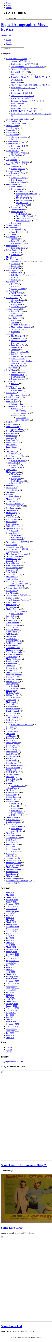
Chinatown (15, 264)
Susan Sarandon (12, 442)
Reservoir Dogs (17, 537)
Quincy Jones (16, 826)
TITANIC (10, 856)
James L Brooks (12, 844)
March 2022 (11, 1001)
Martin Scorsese (12, 472)
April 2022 (10, 999)
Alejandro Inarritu (13, 858)
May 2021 (10, 1019)
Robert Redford (12, 250)
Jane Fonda (10, 282)
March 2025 (11, 922)
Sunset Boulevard (18, 372)
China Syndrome (18, 289)
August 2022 (11, 990)
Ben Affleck (11, 593)
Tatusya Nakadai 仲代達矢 (17, 595)
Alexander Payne (13, 792)
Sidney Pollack (12, 752)
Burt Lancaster (12, 508)
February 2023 (12, 976)
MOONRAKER (23, 198)
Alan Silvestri (16, 831)
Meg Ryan (10, 790)
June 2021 (10, 1017)
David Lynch (11, 157)
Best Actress (16, 415)
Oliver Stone (11, 234)
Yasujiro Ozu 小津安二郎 (17, 542)
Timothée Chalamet (14, 869)
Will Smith (10, 758)
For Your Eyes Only (24, 200)
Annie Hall (15, 465)
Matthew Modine (13, 650)
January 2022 (11, 1006)
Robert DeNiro (12, 298)
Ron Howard (11, 745)
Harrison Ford (11, 386)
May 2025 (10, 920)
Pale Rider (15, 354)
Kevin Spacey (11, 749)
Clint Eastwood (12, 334)
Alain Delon (11, 795)
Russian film (11, 677)
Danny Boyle (11, 618)
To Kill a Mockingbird (20, 162)
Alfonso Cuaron (12, 620)
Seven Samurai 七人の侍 (22, 74)
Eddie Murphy (12, 754)
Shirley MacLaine (13, 526)
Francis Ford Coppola (14, 164)
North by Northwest (19, 325)
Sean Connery (16, 187)
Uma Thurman (12, 835)
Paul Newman (11, 488)
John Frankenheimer (14, 675)
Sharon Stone (11, 684)
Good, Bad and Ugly (19, 356)
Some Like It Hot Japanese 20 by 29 (24, 1165)
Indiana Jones (16, 273)
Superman (10, 438)
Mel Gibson (11, 451)
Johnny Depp (11, 738)
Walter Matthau (12, 579)
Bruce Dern (10, 842)
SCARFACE (16, 293)
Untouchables (16, 851)
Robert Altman (12, 135)
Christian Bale (11, 638)
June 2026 (10, 893)
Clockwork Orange (19, 178)
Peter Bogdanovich (13, 581)
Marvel (9, 492)
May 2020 (10, 1038)
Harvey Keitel (11, 533)
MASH (14, 139)
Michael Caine (12, 126)
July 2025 (10, 915)
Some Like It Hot (18, 232)
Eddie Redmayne (13, 681)
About (8, 5)
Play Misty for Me (18, 336)
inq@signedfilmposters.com (12, 1061)
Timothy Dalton (17, 209)
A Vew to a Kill (22, 205)
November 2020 (12, 1026)
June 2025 (10, 918)
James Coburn (11, 447)
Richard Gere (11, 598)
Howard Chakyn (17, 806)
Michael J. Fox (12, 458)
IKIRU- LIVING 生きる (22, 111)
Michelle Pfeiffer (12, 693)
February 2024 (12, 949)
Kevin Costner (12, 849)
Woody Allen (11, 463)
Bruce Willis (11, 761)
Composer (10, 824)
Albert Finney (11, 632)
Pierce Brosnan (17, 212)
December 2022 (12, 981)
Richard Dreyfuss (13, 670)
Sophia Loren (11, 436)
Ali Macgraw (11, 736)
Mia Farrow (11, 577)
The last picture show (19, 583)
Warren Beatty (12, 144)
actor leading (21, 411)
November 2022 (12, 983)
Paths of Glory (17, 241)
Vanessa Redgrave (13, 878)
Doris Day (10, 422)
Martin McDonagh (13, 659)
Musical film (11, 499)
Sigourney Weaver (13, 863)
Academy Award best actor (17, 406)
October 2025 (11, 909)
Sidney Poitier (11, 246)
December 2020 (12, 1024)
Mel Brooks (11, 445)
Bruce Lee (10, 853)
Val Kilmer (10, 634)
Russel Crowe (11, 747)
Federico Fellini (12, 449)
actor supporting (22, 413)
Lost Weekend (17, 377)
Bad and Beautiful (18, 243)
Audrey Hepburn (13, 309)
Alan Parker (11, 627)
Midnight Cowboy (18, 153)
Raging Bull (16, 304)
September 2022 (12, 988)
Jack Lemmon (11, 227)
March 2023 (11, 974)
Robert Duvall (11, 727)
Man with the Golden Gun (26, 193)
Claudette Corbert (13, 648)
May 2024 (10, 942)
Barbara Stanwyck (13, 625)
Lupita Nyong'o (12, 743)
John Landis (11, 661)
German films (11, 368)
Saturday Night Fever (19, 404)
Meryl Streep (11, 257)
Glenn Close (11, 700)
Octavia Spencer (12, 668)
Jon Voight (10, 691)
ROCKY (14, 531)
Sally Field (10, 572)
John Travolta (11, 402)
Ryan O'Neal (11, 602)
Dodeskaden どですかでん (23, 88)
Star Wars (15, 384)
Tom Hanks (10, 666)
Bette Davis (10, 440)
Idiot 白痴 (16, 82)
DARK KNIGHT (13, 772)
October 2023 (11, 958)
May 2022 (10, 997)
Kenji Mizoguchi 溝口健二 (18, 549)
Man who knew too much (21, 327)
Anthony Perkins (13, 629)
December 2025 (12, 904)
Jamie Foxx (10, 485)
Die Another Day (23, 221)
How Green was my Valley (22, 724)
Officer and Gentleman (20, 600)
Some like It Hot (17, 374)
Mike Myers (11, 876)
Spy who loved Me (23, 196)
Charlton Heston (12, 497)
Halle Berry (10, 847)
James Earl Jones (13, 799)
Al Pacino (10, 291)
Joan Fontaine (11, 663)
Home (8, 3)
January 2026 (11, 902)
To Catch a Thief (18, 329)
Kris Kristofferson (13, 820)
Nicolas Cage (11, 713)
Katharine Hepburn (13, 503)
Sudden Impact (17, 347)
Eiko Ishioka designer (14, 765)
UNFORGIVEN (18, 338)
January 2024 (11, 952)
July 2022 (10, 992)
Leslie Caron (11, 636)
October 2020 (11, 1028)
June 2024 (10, 940)
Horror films (11, 424)
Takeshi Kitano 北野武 (15, 588)
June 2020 (10, 1035)
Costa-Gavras (11, 657)
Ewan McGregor (13, 559)
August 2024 (11, 936)
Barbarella (15, 286)
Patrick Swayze (12, 720)
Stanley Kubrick (12, 175)
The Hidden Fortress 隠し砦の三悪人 (27, 66)
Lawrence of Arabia (19, 395)
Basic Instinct (16, 688)
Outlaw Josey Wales (19, 363)
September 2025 (12, 911)
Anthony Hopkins (13, 767)
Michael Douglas (13, 609)
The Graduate (16, 155)
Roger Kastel (16, 813)
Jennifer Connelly (13, 711)
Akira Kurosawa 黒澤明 (16, 59)
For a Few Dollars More (20, 352)
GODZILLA (11, 840)
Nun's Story (16, 313)
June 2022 (10, 995)
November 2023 (12, 956)
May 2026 (10, 895)
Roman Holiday (17, 311)
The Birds (15, 322)
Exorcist (14, 697)
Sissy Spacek (11, 833)
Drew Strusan (16, 810)
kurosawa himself (18, 103)
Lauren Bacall (11, 561)
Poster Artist (11, 801)
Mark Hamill (11, 702)
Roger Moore (16, 189)
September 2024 (12, 933)
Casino (14, 686)
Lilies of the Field (18, 248)
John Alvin (15, 808)
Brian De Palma (12, 519)
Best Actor (15, 408)
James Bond (11, 184)
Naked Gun (10, 501)
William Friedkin (12, 695)
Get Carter (15, 128)
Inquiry (9, 8)
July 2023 (10, 965)
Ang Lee (9, 494)
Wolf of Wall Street (18, 483)
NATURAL (16, 255)
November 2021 (12, 1008)
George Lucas (11, 381)
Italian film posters (13, 568)
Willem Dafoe (11, 788)
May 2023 (10, 970)
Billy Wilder (11, 370)
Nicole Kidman (12, 718)
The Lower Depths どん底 (22, 96)
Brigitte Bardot (12, 797)
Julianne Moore (12, 872)
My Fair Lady (16, 316)
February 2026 (12, 899)
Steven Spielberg (13, 270)
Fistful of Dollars (18, 365)
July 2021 (10, 1015)
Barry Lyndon (16, 180)
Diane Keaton (11, 132)
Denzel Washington (14, 431)
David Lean (11, 393)
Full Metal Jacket (18, 182)
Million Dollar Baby (19, 341)
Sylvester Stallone (13, 528)
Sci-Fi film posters (13, 643)
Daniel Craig (16, 223)
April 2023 (10, 972)
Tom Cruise (10, 130)
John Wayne (11, 433)
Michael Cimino (12, 672)
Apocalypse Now (18, 169)
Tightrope (15, 350)
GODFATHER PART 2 (20, 295)
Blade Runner (16, 390)
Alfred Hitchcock (13, 318)
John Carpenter (12, 645)
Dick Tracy (15, 148)
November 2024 (12, 929)
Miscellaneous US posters (16, 554)
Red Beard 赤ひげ (19, 72)
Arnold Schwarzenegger (15, 141)
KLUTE (14, 284)
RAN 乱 (15, 90)
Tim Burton (10, 734)
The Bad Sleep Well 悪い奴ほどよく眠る (29, 85)
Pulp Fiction (16, 540)
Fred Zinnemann (12, 427)
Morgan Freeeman (13, 556)
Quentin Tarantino (13, 574)
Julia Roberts (11, 770)
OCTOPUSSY (22, 203)
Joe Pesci (9, 783)
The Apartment (17, 230)
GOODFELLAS (18, 307)
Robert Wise (11, 607)
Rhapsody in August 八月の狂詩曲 (26, 101)
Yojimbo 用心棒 (18, 69)
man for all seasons (18, 429)
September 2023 (12, 961)
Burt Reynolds (12, 756)
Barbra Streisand (12, 524)
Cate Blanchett (12, 623)
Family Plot (15, 332)
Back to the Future (18, 460)
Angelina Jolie (12, 883)
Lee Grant (10, 777)
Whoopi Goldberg (13, 547)
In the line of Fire (18, 345)
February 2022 (12, 1004)
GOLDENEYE (22, 214)
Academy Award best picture (17, 119)
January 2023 (11, 979)
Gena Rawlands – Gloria (16, 456)
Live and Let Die (23, 191)
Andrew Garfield (13, 654)
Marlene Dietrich (13, 510)
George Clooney (12, 731)
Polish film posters (13, 565)
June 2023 (10, 967)
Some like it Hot (11, 1326)
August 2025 (11, 913)
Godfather (15, 166)
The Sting (15, 252)
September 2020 (12, 1031)
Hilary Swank (11, 545)
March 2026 (11, 897)
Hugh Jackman (12, 763)
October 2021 (11, 1010)
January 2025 (11, 924)
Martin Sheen (11, 817)
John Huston (11, 874)
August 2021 (11, 1013)
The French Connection (20, 123)
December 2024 (12, 927)
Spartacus (15, 239)
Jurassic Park (16, 279)
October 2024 (11, 931)
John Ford (10, 722)
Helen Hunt (10, 781)
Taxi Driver (15, 476)
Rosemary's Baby (18, 173)
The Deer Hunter (18, 300)
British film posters (13, 397)
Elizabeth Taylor (12, 715)
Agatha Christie (12, 552)
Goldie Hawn (11, 517)
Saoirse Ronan (12, 774)
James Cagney (12, 605)
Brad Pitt (9, 729)
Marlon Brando (12, 867)
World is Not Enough (24, 216)
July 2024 (10, 938)
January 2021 (11, 1022)
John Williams (16, 829)
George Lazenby (17, 207)
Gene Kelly (10, 704)
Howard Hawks (12, 679)
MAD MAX (16, 454)
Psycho (14, 320)
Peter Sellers (11, 616)
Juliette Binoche (12, 709)
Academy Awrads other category (19, 881)
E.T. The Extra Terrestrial (21, 275)
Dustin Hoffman (12, 150)
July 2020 (10, 1033)
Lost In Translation (13, 822)
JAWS (13, 277)
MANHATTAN (17, 467)
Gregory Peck (11, 160)
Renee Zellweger (13, 779)
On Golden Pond (18, 506)
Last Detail (15, 266)
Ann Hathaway (12, 591)
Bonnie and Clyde (18, 146)
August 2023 (11, 963)
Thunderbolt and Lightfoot (21, 361)
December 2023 (12, 954)
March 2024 (11, 947)
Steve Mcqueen (12, 399)
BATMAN (15, 268)
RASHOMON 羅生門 (21, 98)
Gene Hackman (12, 121)
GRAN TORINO (18, 359)
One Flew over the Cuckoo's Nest (24, 261)
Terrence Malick (12, 225)
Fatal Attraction (17, 614)
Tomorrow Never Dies (25, 218)
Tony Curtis (11, 470)
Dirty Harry (15, 343)
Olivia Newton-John (14, 652)
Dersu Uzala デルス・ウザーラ (25, 108)
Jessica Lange (11, 513)
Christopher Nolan (13, 838)
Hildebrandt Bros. (18, 815)
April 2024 (10, 945)
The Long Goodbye (19, 137)
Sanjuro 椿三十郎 (19, 61)
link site (9, 1047)
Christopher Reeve (13, 586)
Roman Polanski (12, 171)
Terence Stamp (12, 860)
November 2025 (12, 906)
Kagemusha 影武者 (20, 93)
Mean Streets (16, 302)
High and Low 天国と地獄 (23, 64)
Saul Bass (15, 804)
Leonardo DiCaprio (14, 641)
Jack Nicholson (12, 259)
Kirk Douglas (11, 236)
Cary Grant (10, 570)
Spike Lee (10, 515)
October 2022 (11, 985)
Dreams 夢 (16, 106)
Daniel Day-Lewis (13, 865)
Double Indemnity (18, 379)
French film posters (13, 563)
